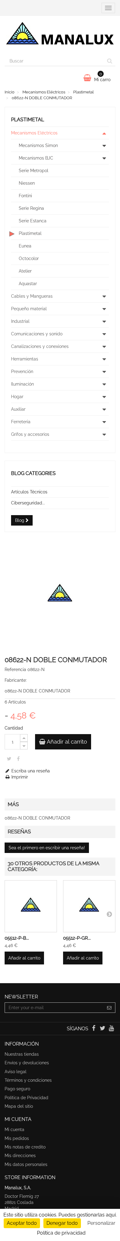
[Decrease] (24, 745)
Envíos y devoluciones (27, 1062)
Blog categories (33, 473)
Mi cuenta (14, 1129)
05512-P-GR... (77, 938)
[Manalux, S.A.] (60, 36)
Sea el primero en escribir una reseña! (47, 847)
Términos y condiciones (28, 1080)
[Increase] (24, 738)
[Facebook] (94, 1028)
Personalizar (101, 1223)
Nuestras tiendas (22, 1054)
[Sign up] (109, 1007)
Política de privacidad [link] (61, 1233)
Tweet (9, 758)
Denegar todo (62, 1223)
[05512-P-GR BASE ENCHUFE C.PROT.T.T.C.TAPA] (89, 906)
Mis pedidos (17, 1138)
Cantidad (14, 728)
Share (18, 758)
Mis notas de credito (25, 1147)
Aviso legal (15, 1071)
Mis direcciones (20, 1155)
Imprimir (19, 777)
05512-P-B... (17, 938)
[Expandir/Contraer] (104, 132)
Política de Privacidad (26, 1097)
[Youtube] (111, 1028)
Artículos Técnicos (29, 491)
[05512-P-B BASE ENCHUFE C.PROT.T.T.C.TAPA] (31, 906)
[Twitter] (103, 1028)
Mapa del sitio (19, 1106)
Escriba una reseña (30, 770)
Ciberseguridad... (28, 502)
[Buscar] (109, 61)
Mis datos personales (26, 1164)
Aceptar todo (22, 1223)
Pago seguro (17, 1088)
